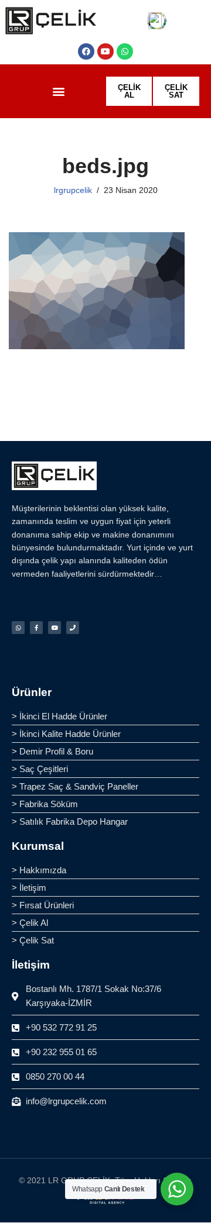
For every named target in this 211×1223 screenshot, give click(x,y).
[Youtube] (105, 51)
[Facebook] (86, 51)
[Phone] (72, 627)
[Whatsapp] (125, 51)
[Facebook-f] (36, 627)
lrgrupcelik (73, 190)
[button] (59, 91)
